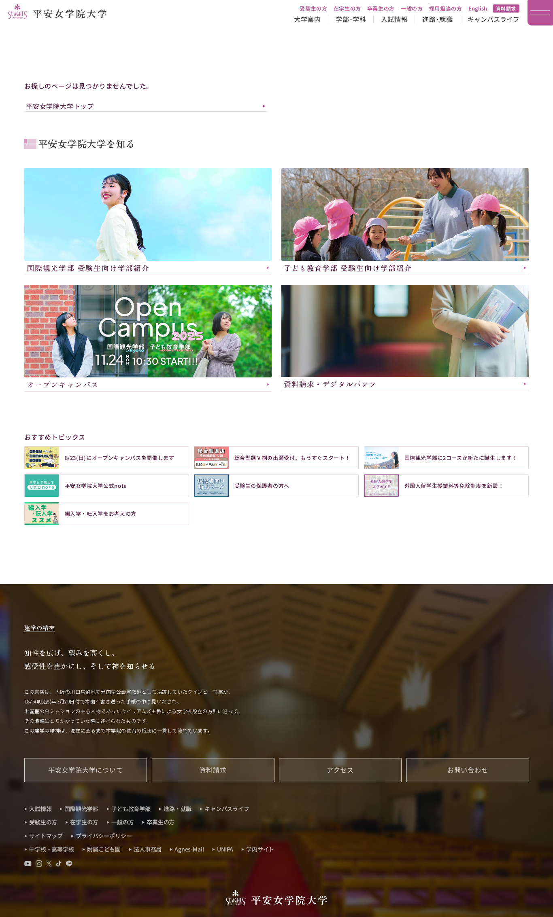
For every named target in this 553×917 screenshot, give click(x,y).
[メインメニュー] (540, 12)
